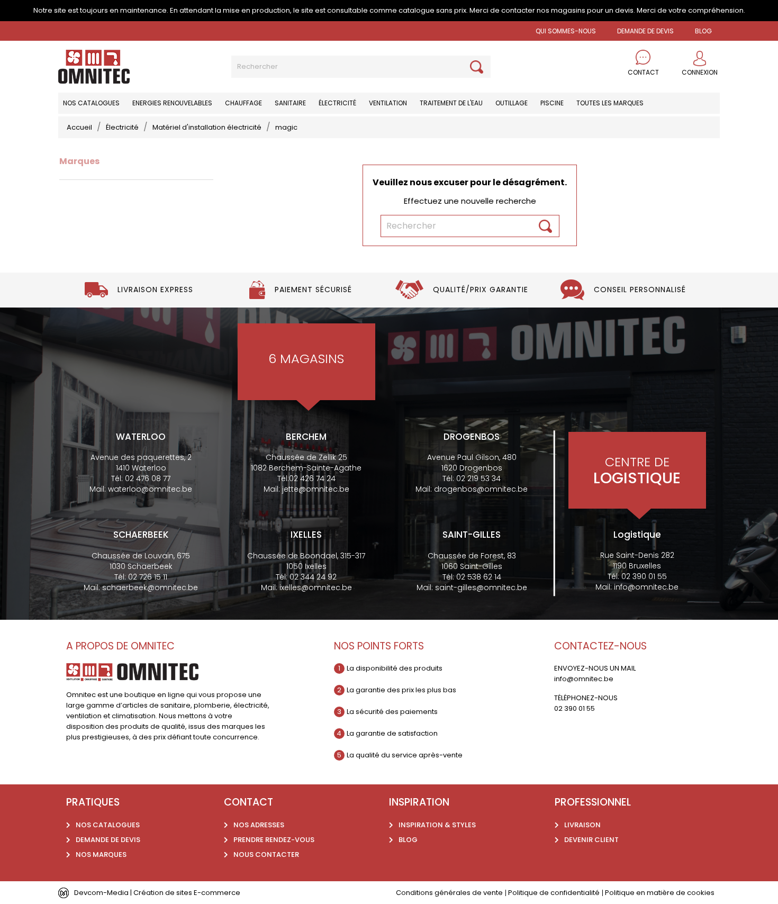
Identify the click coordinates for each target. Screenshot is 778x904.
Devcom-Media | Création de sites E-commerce (157, 893)
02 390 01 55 (644, 576)
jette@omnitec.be (315, 489)
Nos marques (101, 854)
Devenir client (591, 840)
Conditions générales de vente (449, 893)
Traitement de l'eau (451, 102)
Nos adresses (258, 825)
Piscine (552, 102)
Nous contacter (266, 854)
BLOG (703, 30)
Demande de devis (645, 30)
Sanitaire (290, 102)
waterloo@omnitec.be (150, 489)
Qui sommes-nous (566, 30)
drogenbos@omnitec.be (481, 489)
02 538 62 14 (478, 577)
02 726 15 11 (147, 577)
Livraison (582, 825)
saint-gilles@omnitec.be (481, 587)
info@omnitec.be (646, 587)
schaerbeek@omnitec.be (150, 587)
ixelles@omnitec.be (315, 587)
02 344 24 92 (313, 577)
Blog (408, 840)
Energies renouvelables (172, 102)
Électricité (337, 102)
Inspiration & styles (437, 825)
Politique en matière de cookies (659, 893)
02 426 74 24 (312, 478)
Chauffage (243, 102)
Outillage (511, 102)
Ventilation (388, 102)
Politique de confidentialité (554, 893)
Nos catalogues (91, 102)
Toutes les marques (610, 102)
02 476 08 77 (147, 478)
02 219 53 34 (478, 478)
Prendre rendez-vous (273, 840)
